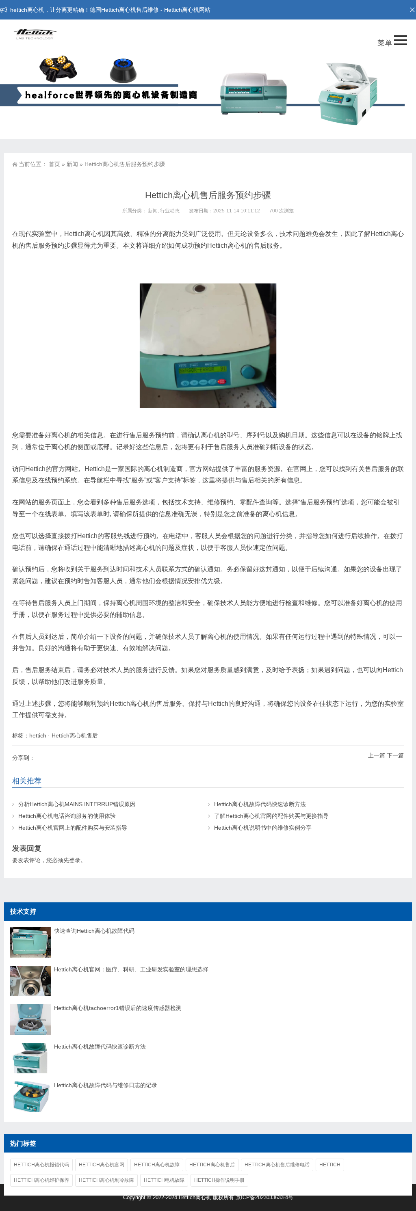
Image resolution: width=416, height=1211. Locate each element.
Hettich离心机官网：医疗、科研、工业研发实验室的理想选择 (131, 969)
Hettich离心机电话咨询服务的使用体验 (67, 816)
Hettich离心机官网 (101, 1165)
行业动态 (170, 211)
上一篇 (376, 755)
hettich (37, 735)
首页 (54, 164)
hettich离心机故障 (157, 1165)
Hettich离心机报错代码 (41, 1165)
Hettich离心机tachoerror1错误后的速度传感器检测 (118, 1008)
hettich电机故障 (164, 1180)
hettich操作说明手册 (219, 1180)
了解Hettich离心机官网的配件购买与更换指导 (271, 816)
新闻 (72, 164)
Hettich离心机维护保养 (41, 1180)
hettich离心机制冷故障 (106, 1180)
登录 (74, 860)
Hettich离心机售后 (75, 735)
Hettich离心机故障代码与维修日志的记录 (105, 1085)
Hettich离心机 (84, 233)
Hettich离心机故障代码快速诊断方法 (260, 804)
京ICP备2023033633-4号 (264, 1197)
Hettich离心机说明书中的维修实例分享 (263, 827)
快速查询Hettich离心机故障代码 (94, 931)
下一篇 (395, 755)
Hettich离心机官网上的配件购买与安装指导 (72, 827)
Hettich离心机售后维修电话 (277, 1165)
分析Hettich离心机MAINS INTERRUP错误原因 (77, 804)
